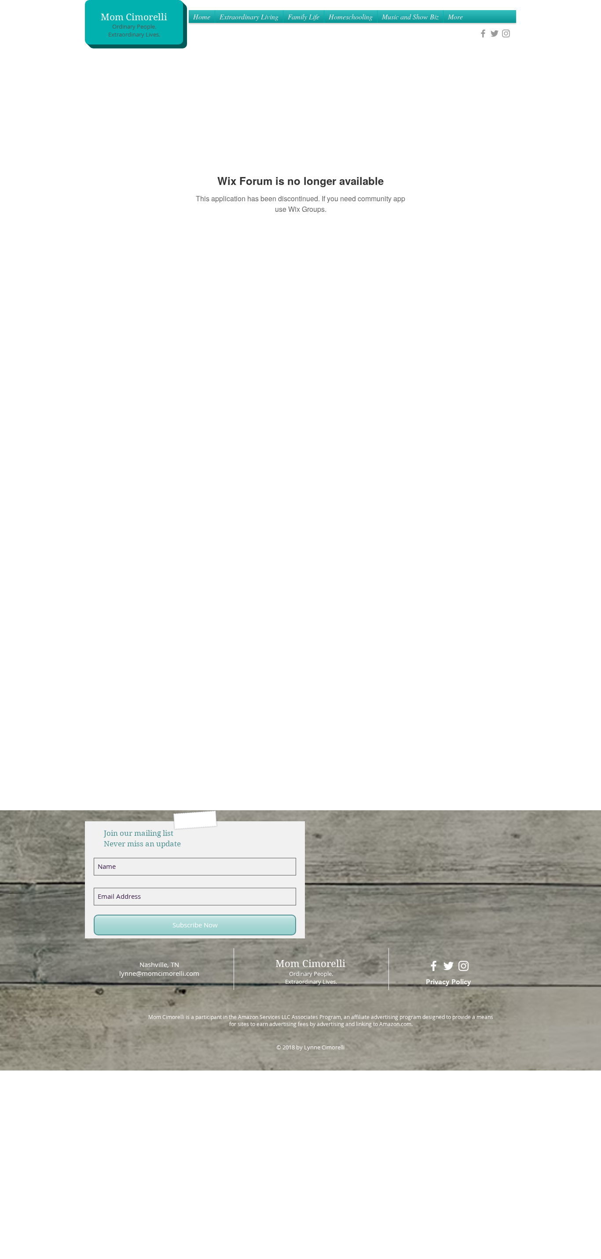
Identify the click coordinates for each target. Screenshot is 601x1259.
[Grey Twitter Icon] (494, 33)
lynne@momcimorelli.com (159, 973)
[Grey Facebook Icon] (483, 33)
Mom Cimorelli (134, 17)
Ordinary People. (134, 26)
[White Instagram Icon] (463, 966)
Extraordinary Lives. (134, 34)
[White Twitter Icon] (448, 966)
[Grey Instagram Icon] (506, 33)
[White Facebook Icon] (433, 966)
